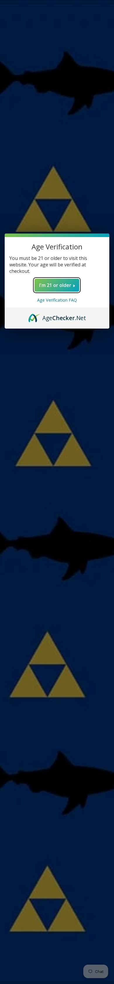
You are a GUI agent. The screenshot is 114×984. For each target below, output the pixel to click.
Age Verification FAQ (57, 300)
